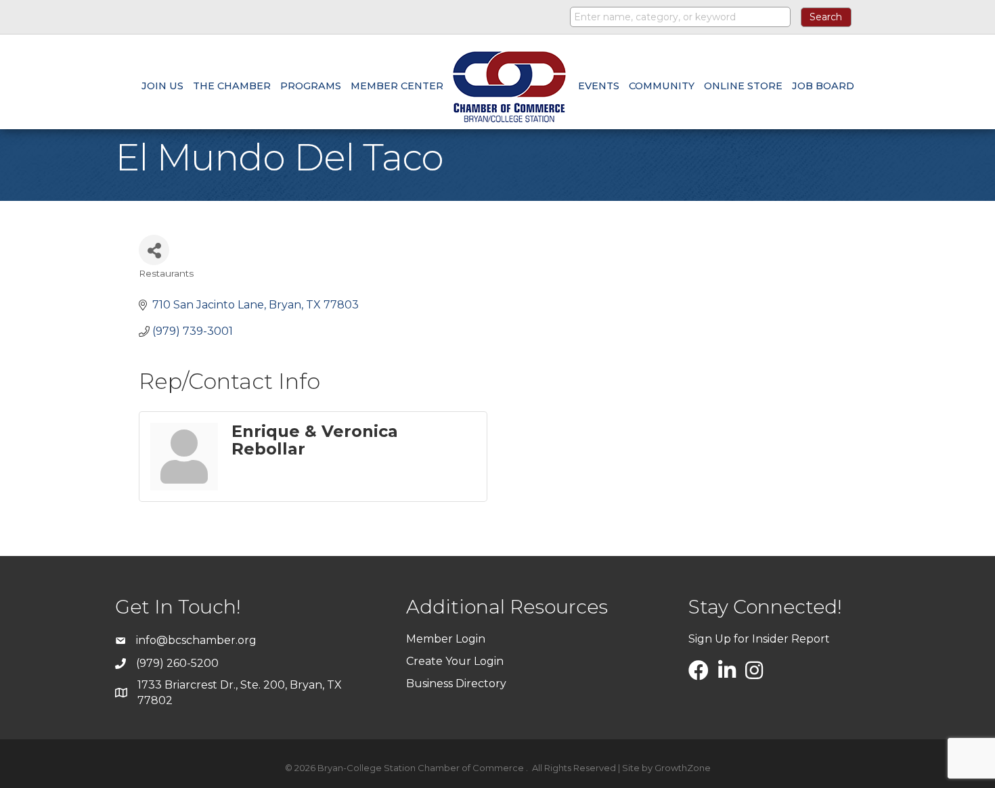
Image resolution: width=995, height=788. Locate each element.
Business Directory (456, 683)
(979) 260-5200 (177, 663)
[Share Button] (154, 250)
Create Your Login (455, 661)
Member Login (445, 638)
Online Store (743, 86)
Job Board (823, 86)
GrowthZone (683, 767)
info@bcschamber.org (196, 640)
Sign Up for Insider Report (759, 638)
